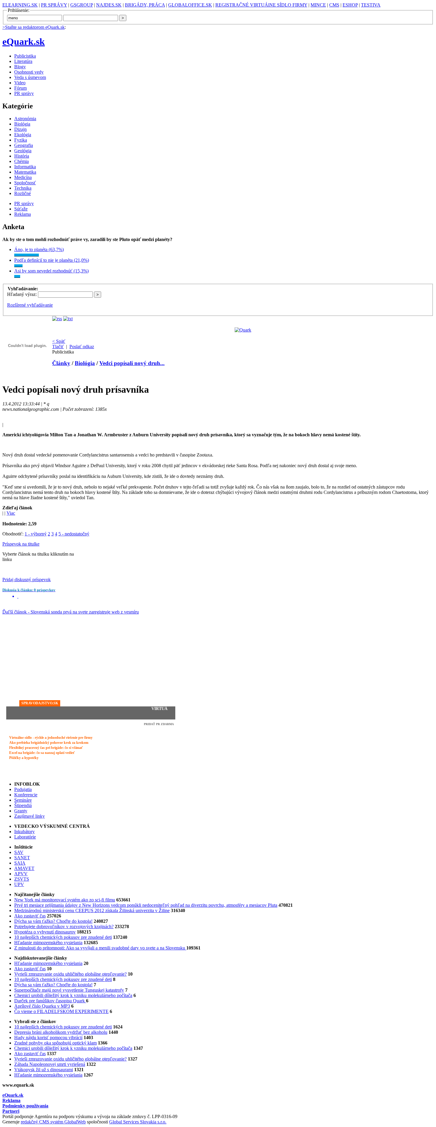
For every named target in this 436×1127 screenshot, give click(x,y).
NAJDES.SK (109, 4)
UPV (19, 884)
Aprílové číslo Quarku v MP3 (42, 1006)
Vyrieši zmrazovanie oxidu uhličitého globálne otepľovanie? (70, 974)
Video (20, 82)
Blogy (20, 66)
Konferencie (25, 794)
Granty (20, 810)
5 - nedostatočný (73, 533)
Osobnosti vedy (29, 72)
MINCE (318, 4)
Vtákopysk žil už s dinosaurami (43, 1069)
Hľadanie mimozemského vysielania (48, 942)
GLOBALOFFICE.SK (190, 4)
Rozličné (22, 193)
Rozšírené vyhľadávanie (30, 304)
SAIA (20, 863)
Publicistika (25, 55)
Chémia (21, 161)
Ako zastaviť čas (30, 915)
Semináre (23, 800)
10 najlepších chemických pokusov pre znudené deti (63, 937)
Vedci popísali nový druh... (132, 363)
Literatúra (23, 61)
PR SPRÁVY (54, 4)
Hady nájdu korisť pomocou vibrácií (48, 1037)
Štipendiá (23, 805)
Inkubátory (24, 831)
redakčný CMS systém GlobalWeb (53, 1121)
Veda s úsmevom (30, 77)
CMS (334, 4)
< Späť (58, 341)
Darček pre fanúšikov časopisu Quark (50, 1000)
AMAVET (24, 868)
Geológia (22, 150)
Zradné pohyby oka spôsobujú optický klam (55, 1042)
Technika (22, 188)
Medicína (23, 177)
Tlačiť (58, 346)
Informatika (25, 166)
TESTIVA (371, 4)
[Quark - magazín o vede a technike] (243, 329)
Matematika (25, 172)
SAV (18, 852)
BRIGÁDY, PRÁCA (145, 4)
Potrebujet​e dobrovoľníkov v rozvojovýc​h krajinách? (64, 926)
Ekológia (22, 134)
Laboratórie (25, 836)
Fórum (20, 88)
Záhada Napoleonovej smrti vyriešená (49, 1064)
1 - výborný (36, 533)
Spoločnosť (25, 182)
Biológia (22, 123)
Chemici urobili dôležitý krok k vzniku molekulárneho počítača (73, 995)
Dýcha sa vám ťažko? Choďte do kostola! (53, 921)
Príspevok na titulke (20, 543)
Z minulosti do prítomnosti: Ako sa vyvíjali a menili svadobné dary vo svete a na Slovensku (100, 947)
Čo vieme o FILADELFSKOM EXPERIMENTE (61, 1011)
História (21, 155)
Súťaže (21, 208)
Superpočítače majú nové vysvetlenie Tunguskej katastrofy (69, 990)
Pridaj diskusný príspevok (26, 579)
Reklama (22, 214)
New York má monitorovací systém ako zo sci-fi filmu (64, 899)
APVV (21, 873)
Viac (11, 513)
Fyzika (20, 139)
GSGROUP (81, 4)
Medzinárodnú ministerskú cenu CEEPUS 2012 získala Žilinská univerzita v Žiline (92, 910)
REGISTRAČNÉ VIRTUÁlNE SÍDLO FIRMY (261, 4)
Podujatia (23, 789)
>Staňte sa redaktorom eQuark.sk (33, 27)
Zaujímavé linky (29, 816)
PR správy (24, 93)
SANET (22, 857)
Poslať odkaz (81, 346)
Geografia (23, 145)
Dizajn (20, 129)
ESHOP (350, 4)
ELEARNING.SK (20, 4)
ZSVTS (21, 879)
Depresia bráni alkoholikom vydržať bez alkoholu (60, 1032)
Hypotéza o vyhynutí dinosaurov (45, 931)
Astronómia (25, 118)
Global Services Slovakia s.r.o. (137, 1121)
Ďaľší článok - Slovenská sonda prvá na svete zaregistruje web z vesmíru (70, 611)
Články (61, 363)
